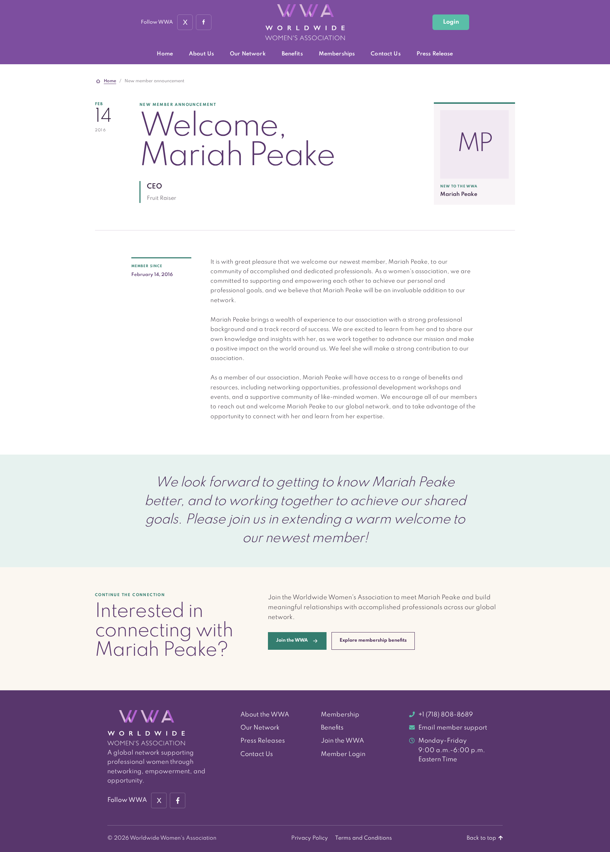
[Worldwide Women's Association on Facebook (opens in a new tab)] (177, 800)
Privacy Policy (309, 838)
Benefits (292, 54)
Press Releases (262, 741)
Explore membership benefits (373, 640)
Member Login (343, 754)
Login (451, 22)
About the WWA (264, 715)
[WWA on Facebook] (203, 22)
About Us (201, 54)
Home (165, 54)
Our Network (248, 54)
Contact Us (385, 54)
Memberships (337, 54)
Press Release (435, 54)
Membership (340, 715)
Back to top (482, 838)
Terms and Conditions (363, 838)
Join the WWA (342, 741)
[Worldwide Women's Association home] (305, 22)
